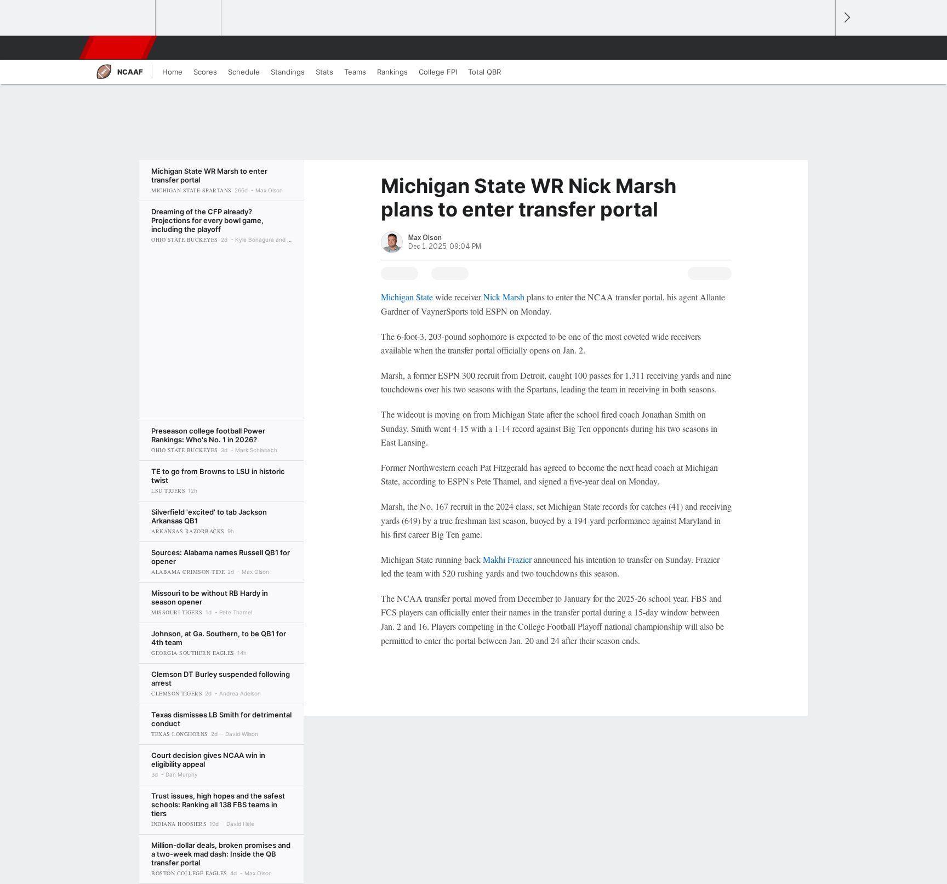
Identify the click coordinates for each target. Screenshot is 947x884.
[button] (822, 48)
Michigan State (407, 297)
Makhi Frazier (507, 559)
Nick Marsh (503, 297)
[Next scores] (846, 18)
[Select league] (123, 18)
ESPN (119, 48)
